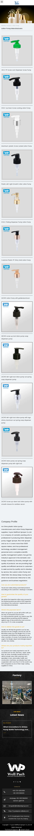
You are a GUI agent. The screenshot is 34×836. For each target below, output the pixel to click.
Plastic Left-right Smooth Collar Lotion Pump (16, 184)
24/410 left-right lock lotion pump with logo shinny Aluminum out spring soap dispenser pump (16, 420)
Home (3, 25)
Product (9, 26)
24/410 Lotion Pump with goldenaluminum (15, 298)
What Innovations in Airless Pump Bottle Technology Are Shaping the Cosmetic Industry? (15, 728)
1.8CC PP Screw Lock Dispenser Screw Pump (16, 70)
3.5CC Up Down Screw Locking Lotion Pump (15, 108)
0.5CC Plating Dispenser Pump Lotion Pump (16, 222)
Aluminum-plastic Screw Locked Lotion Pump (16, 146)
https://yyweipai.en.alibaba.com (18, 811)
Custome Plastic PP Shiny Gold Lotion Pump (16, 260)
